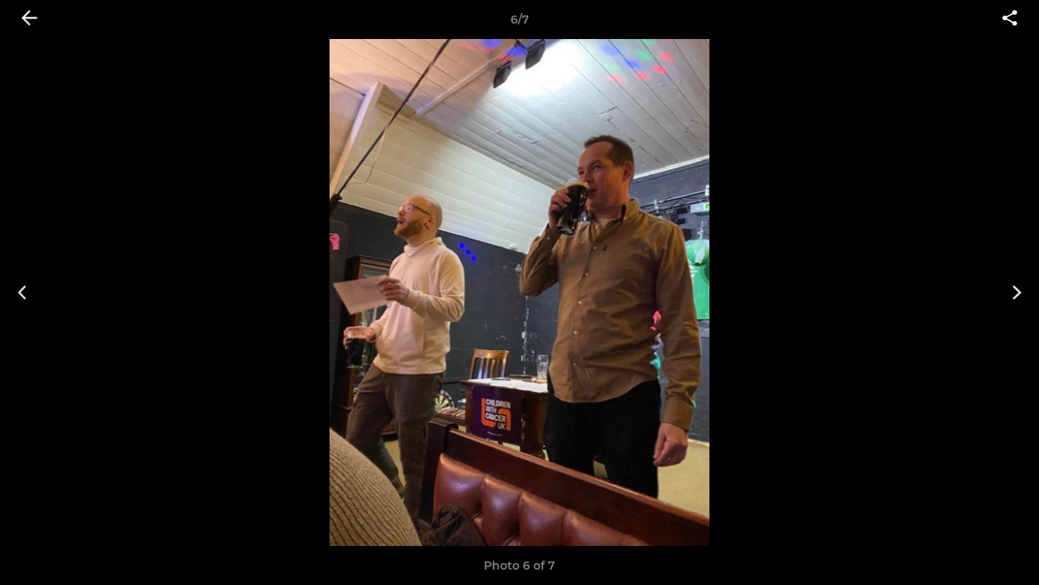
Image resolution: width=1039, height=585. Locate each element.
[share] (1010, 19)
